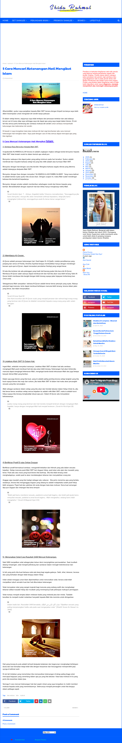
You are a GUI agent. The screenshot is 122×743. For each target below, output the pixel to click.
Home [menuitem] (5, 20)
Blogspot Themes (40, 740)
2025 (87, 157)
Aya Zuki (86, 264)
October (88, 178)
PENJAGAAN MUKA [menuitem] (39, 20)
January (88, 170)
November (89, 176)
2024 (87, 161)
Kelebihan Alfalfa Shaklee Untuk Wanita (104, 342)
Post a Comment (9, 724)
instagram (116, 740)
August (88, 163)
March (88, 168)
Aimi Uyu (86, 273)
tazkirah (10, 63)
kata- (17, 695)
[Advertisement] (61, 41)
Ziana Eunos (87, 252)
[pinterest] (91, 308)
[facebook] (91, 297)
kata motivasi (11, 695)
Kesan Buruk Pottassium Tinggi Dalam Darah (103, 332)
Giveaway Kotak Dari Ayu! (92, 254)
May (87, 166)
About (99, 740)
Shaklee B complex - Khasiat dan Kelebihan (105, 322)
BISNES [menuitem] (81, 20)
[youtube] (110, 302)
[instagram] (91, 302)
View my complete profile (101, 107)
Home (5, 63)
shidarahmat (8, 78)
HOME (85, 93)
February (89, 159)
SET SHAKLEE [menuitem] (18, 20)
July (87, 165)
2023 (87, 172)
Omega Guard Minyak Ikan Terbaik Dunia (104, 352)
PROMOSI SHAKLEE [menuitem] (63, 20)
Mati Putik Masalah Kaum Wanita (103, 362)
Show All (86, 274)
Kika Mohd (87, 268)
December (89, 174)
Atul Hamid (87, 260)
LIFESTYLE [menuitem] (95, 20)
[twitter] (110, 297)
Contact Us (107, 740)
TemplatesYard (20, 740)
